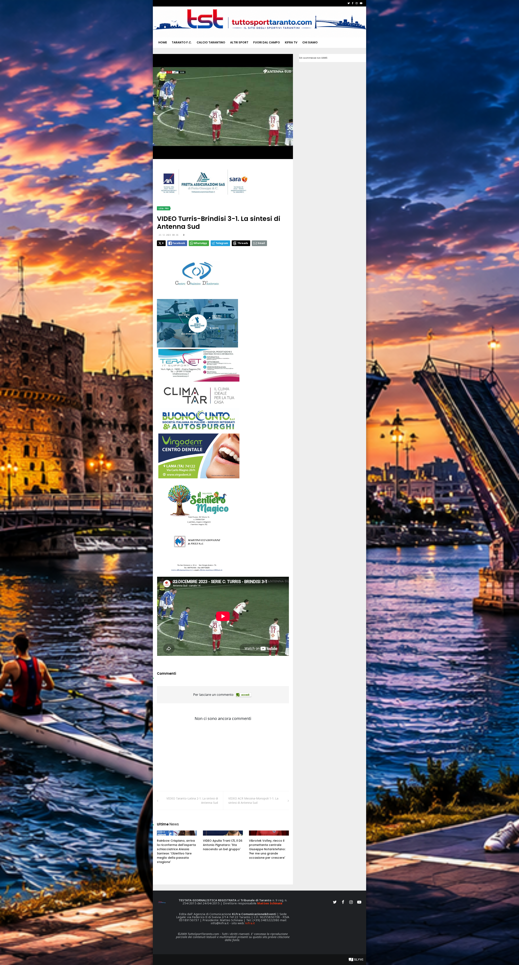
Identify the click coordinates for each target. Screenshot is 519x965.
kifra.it (250, 923)
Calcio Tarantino (211, 42)
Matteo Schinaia (269, 903)
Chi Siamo (310, 42)
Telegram (222, 243)
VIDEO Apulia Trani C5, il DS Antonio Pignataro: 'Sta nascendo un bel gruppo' (222, 845)
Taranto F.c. (182, 42)
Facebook (179, 243)
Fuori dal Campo (266, 42)
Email (261, 243)
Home (162, 42)
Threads (242, 243)
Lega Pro (163, 208)
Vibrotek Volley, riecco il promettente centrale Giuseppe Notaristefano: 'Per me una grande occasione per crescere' (267, 849)
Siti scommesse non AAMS (313, 57)
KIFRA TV (291, 42)
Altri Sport (239, 42)
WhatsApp (200, 243)
